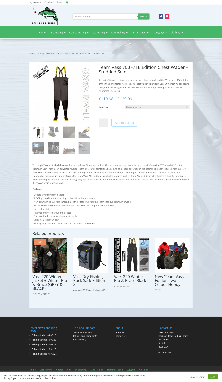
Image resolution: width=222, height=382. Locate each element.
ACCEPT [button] (212, 376)
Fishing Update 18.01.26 (44, 349)
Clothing (175, 32)
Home (42, 32)
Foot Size (103, 107)
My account (35, 2)
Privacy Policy (79, 339)
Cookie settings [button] (197, 376)
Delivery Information (82, 332)
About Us (120, 332)
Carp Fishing (56, 32)
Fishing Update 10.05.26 (44, 339)
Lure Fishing (118, 32)
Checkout (49, 2)
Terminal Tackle (140, 32)
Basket (60, 2)
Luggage (159, 32)
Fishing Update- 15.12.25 (44, 353)
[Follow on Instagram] (167, 16)
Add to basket (124, 123)
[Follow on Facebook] (161, 16)
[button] (85, 69)
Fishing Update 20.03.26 (44, 344)
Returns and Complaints (84, 335)
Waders (49, 53)
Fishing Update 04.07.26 (44, 335)
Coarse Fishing (77, 32)
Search (143, 16)
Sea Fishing (98, 32)
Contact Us (121, 335)
